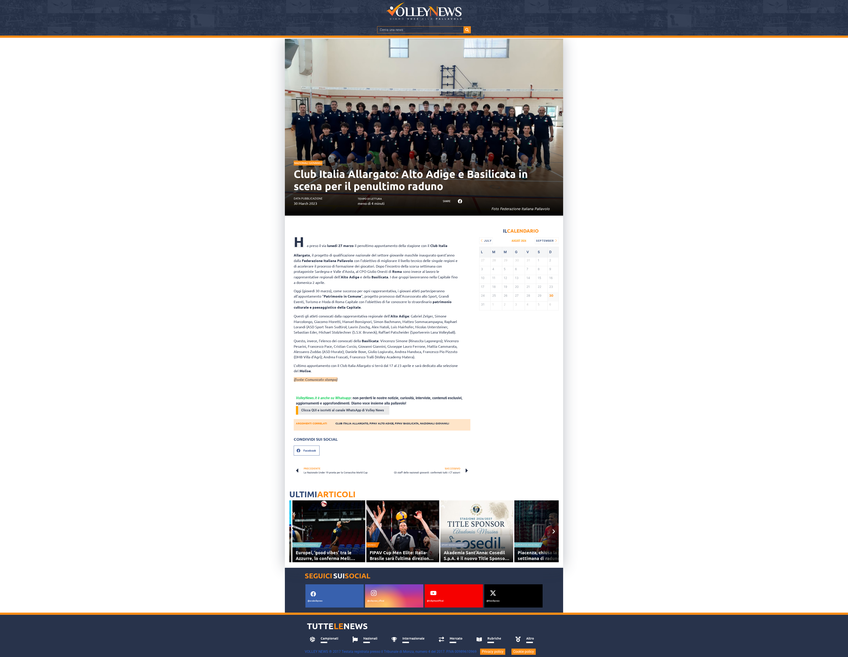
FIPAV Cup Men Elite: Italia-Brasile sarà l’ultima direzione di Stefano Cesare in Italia (401, 558)
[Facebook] (313, 593)
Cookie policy (523, 651)
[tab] (326, 639)
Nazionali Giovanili (308, 163)
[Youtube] (433, 593)
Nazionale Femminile (305, 545)
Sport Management (452, 545)
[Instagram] (373, 593)
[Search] (467, 30)
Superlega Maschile (527, 545)
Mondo (371, 545)
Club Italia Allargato (351, 423)
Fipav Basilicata (407, 423)
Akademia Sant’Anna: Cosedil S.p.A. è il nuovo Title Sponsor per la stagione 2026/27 (475, 558)
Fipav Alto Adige (381, 423)
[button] (460, 201)
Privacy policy (493, 651)
